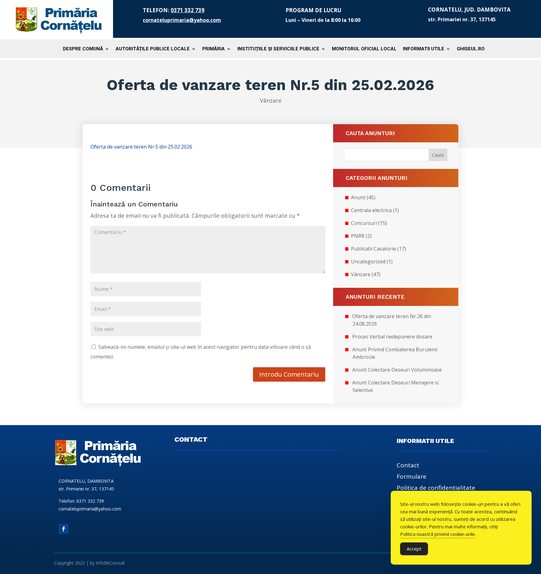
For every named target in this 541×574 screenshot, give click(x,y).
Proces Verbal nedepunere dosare (392, 336)
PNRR (357, 235)
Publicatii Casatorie (373, 248)
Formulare (411, 477)
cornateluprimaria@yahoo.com (182, 20)
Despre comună (83, 49)
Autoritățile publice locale (153, 49)
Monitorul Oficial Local (364, 49)
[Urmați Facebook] (64, 529)
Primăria (213, 49)
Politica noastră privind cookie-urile (437, 534)
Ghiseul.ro (471, 49)
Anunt (358, 197)
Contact (408, 466)
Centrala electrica (371, 210)
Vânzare (270, 100)
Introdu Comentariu (289, 374)
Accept (414, 549)
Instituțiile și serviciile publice (278, 49)
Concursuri (364, 223)
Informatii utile (423, 49)
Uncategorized (368, 261)
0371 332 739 (187, 10)
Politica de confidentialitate (436, 488)
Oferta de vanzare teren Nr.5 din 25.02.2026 (141, 146)
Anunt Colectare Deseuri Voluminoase (397, 369)
